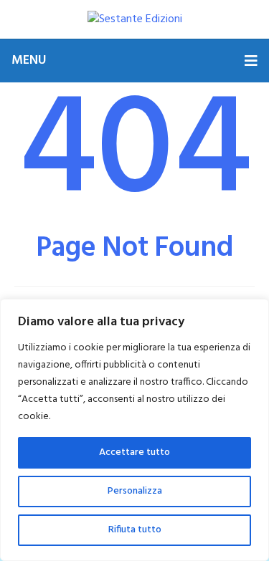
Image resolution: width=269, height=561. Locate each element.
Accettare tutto (134, 452)
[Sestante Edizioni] (135, 19)
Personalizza (135, 491)
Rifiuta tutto (134, 530)
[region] (134, 430)
